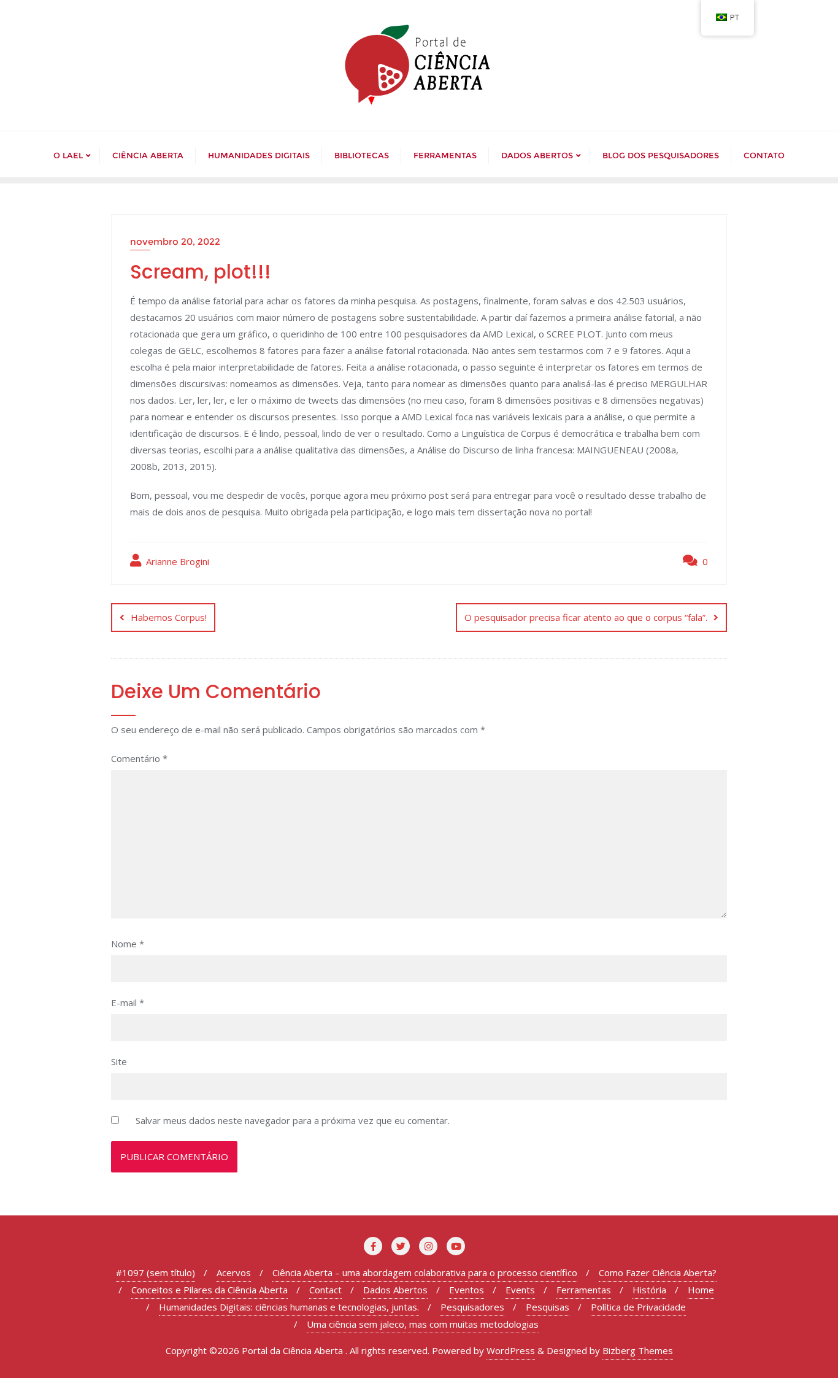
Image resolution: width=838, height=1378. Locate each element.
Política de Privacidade (638, 1307)
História (649, 1290)
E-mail (127, 1002)
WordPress (510, 1350)
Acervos (234, 1272)
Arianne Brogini (176, 561)
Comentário (139, 758)
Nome (127, 943)
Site (119, 1061)
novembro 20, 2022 (175, 241)
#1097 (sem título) (155, 1272)
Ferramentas (583, 1290)
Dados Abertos (395, 1290)
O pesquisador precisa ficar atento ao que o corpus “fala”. (585, 617)
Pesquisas (547, 1307)
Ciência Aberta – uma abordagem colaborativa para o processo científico (424, 1272)
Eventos (466, 1290)
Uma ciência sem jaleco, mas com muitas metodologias (423, 1324)
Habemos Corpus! (169, 617)
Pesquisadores (472, 1307)
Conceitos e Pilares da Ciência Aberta (209, 1290)
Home (701, 1290)
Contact (325, 1290)
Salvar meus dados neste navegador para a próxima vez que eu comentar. (293, 1120)
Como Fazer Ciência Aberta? (658, 1272)
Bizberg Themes (637, 1350)
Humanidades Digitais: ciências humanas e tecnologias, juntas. (289, 1307)
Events (520, 1290)
